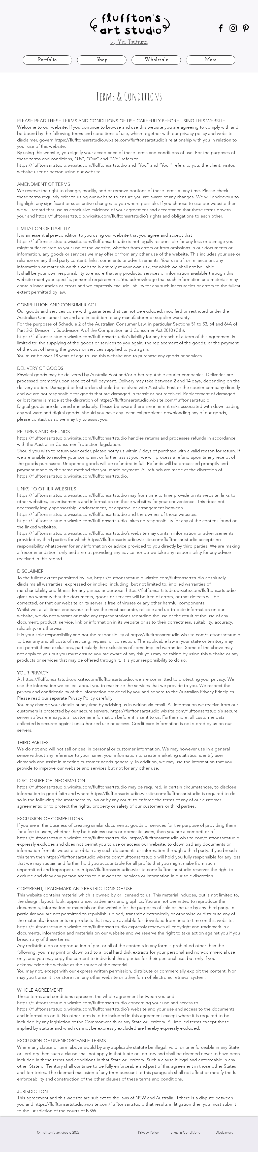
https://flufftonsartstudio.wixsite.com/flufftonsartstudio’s (111, 140)
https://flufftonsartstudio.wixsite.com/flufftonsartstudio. (155, 400)
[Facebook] (220, 28)
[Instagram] (233, 28)
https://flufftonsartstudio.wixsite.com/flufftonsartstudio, (78, 679)
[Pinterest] (246, 28)
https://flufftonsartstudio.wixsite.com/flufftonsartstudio (72, 165)
